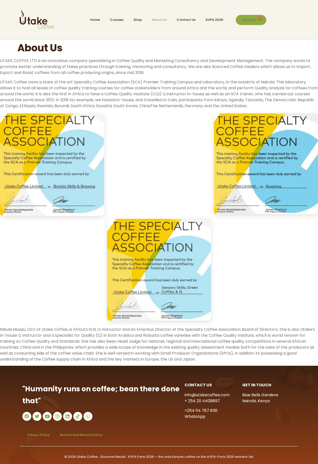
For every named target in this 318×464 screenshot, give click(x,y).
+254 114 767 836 (201, 410)
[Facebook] (26, 416)
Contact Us (186, 19)
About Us (159, 19)
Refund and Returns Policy (81, 434)
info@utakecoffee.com (207, 395)
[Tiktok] (77, 416)
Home (95, 19)
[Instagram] (57, 416)
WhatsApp (195, 416)
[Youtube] (47, 416)
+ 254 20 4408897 (202, 401)
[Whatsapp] (87, 416)
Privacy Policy (38, 434)
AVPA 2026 (214, 19)
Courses (116, 19)
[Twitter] (37, 416)
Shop (137, 19)
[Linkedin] (67, 416)
